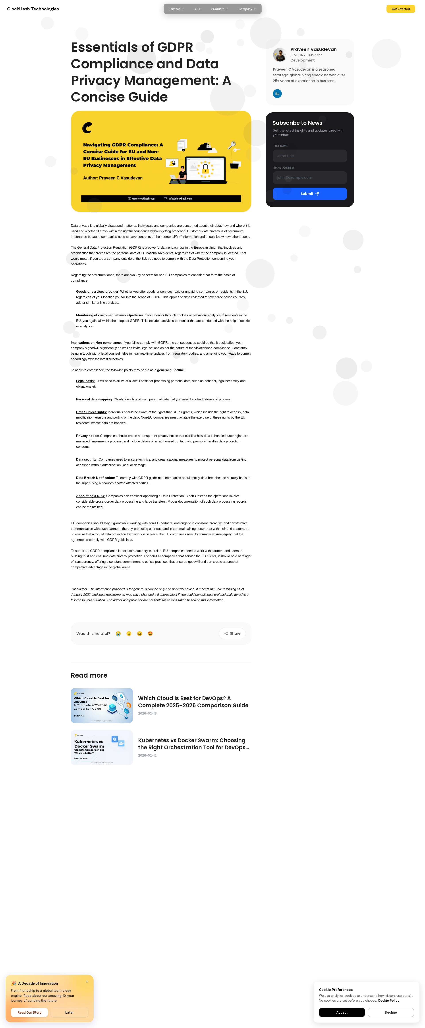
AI (196, 9)
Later (69, 1012)
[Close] (87, 981)
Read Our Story (29, 1012)
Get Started (401, 9)
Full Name (281, 146)
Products (217, 9)
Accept (342, 1012)
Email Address (284, 167)
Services (174, 9)
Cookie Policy (388, 1000)
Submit (307, 193)
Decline (391, 1012)
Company (245, 9)
